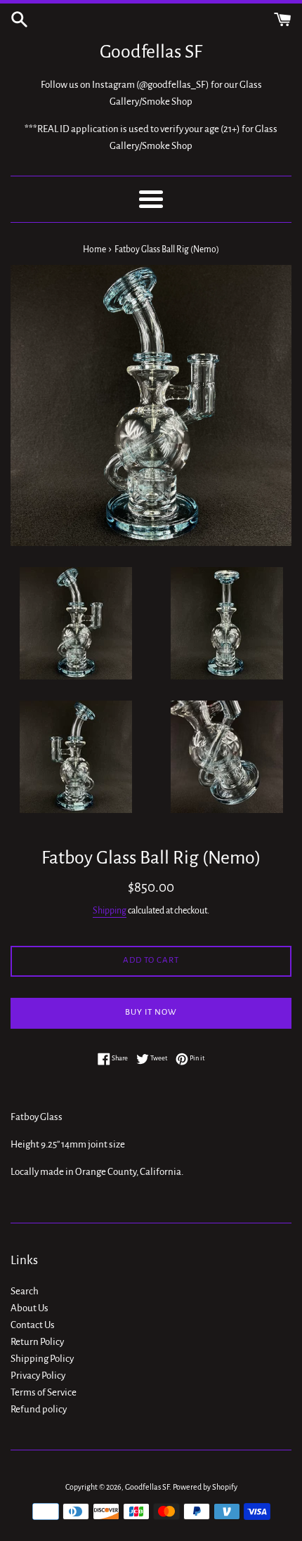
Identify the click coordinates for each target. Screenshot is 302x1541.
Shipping (109, 911)
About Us (29, 1308)
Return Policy (37, 1342)
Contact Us (33, 1325)
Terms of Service (44, 1392)
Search (25, 1291)
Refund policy (39, 1409)
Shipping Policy (42, 1358)
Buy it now (151, 1012)
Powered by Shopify (205, 1487)
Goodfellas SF (151, 52)
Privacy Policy (38, 1375)
